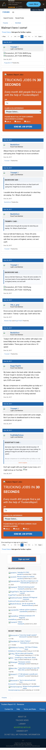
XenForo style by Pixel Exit (23, 743)
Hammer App (22, 731)
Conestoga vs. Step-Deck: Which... (26, 657)
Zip (6, 99)
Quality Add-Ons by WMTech (23, 744)
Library (22, 724)
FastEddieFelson (17, 435)
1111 (22, 36)
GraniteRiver (12, 619)
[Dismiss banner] (43, 4)
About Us (22, 717)
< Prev (4, 36)
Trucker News (22, 720)
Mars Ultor (21, 670)
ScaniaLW (21, 589)
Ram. (16, 659)
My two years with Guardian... (24, 653)
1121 (36, 36)
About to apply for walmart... (26, 576)
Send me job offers (23, 126)
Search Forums (8, 18)
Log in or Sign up (37, 9)
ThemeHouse (35, 746)
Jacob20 (20, 578)
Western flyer (8, 320)
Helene (20, 622)
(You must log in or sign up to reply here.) (14, 542)
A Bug (17, 655)
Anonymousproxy (14, 690)
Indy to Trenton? (25, 641)
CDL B (18, 121)
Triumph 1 (14, 47)
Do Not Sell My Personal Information (22, 734)
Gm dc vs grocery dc (28, 603)
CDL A (8, 121)
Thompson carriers (24, 662)
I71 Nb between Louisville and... (28, 674)
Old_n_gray (14, 305)
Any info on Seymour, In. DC (29, 581)
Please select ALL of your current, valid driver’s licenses (19, 118)
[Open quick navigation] (41, 23)
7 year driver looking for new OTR (28, 668)
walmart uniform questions (28, 609)
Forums (6, 12)
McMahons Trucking (15, 651)
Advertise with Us (22, 727)
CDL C (28, 121)
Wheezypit (21, 664)
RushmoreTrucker (14, 601)
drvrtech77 (21, 676)
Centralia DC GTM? (23, 572)
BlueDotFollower (27, 605)
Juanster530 (23, 611)
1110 (19, 36)
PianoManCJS (24, 643)
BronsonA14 (23, 637)
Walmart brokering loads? (26, 587)
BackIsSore (14, 145)
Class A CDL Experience (14, 108)
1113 (29, 36)
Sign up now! (23, 559)
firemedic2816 (25, 583)
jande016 (20, 574)
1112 (25, 36)
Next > (40, 36)
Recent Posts (19, 18)
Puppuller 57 (8, 63)
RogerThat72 (18, 320)
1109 (15, 36)
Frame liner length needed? (28, 635)
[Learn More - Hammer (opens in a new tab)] (23, 4)
